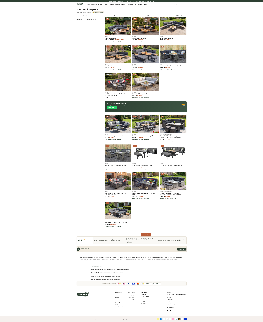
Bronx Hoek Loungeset (111, 66)
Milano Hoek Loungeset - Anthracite (114, 136)
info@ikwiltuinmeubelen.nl (172, 301)
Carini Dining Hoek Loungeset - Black (142, 165)
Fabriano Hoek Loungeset (139, 38)
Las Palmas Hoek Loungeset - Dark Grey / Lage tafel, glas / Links (116, 193)
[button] (179, 4)
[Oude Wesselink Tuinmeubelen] (80, 4)
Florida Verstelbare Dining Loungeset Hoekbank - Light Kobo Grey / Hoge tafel (170, 193)
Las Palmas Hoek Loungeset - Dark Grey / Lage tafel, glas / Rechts (116, 94)
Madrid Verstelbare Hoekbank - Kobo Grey (116, 165)
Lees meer (82, 263)
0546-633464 (170, 299)
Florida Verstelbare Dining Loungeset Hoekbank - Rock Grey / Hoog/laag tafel (170, 136)
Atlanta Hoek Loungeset (111, 38)
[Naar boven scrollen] (261, 320)
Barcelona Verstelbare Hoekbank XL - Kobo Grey (143, 193)
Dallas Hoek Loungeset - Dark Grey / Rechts (144, 136)
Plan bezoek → (182, 249)
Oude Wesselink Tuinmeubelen (85, 319)
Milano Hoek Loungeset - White (140, 94)
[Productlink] (118, 29)
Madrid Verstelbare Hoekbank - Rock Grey (171, 66)
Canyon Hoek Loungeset (166, 38)
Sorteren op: (80, 19)
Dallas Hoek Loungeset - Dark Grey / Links (143, 66)
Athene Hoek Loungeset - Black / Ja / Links (116, 222)
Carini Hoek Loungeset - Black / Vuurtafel (171, 165)
